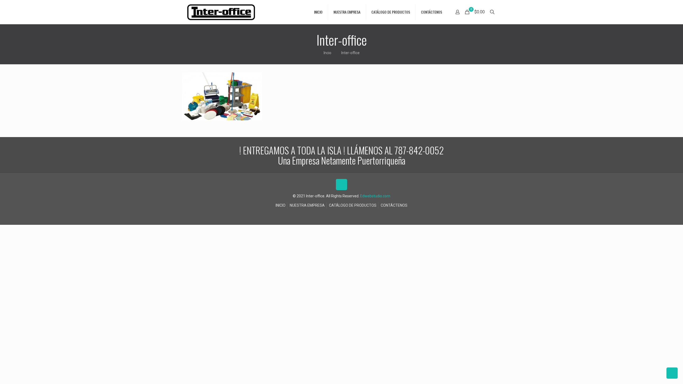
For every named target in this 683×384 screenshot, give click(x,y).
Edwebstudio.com (375, 196)
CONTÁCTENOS (394, 205)
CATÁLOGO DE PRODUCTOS (352, 205)
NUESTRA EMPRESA (307, 205)
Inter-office (350, 53)
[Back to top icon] (341, 184)
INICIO (280, 205)
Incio (327, 53)
